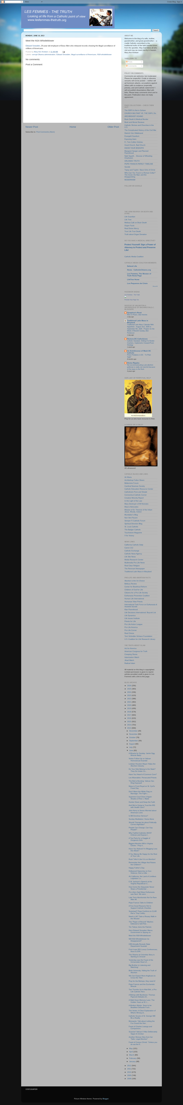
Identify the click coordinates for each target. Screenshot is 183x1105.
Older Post (113, 127)
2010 (129, 1072)
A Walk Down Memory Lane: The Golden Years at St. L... (141, 1001)
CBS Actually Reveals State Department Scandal (139, 945)
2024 (129, 692)
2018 (129, 712)
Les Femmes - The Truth (132, 295)
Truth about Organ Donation (135, 234)
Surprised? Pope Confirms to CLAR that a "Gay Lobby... (143, 912)
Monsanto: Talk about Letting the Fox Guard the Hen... (142, 1022)
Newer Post (32, 127)
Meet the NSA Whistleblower (140, 936)
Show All (155, 286)
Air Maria (128, 477)
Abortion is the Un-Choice (134, 581)
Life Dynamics (130, 615)
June (131, 750)
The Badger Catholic (132, 530)
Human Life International (134, 599)
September (133, 741)
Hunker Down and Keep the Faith (142, 802)
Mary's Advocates (131, 507)
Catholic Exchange (131, 551)
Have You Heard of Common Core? (143, 774)
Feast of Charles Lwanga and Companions (140, 1027)
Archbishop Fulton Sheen (134, 480)
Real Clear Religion (132, 566)
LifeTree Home (133, 279)
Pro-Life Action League (133, 624)
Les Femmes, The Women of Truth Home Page (139, 275)
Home (73, 127)
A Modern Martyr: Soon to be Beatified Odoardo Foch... (140, 1006)
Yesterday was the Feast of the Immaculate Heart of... (141, 961)
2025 (129, 689)
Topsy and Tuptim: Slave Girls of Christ (139, 170)
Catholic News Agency (133, 554)
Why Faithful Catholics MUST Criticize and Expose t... (140, 834)
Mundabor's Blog (131, 515)
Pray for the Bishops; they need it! (142, 981)
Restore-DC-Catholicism (137, 339)
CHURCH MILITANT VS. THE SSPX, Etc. (140, 113)
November (133, 734)
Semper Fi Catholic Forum (134, 521)
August (132, 744)
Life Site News (130, 557)
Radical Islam (129, 663)
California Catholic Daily (133, 545)
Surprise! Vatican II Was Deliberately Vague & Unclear (143, 1033)
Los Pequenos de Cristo (137, 283)
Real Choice (129, 633)
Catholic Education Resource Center (138, 489)
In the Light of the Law (133, 501)
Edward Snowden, (33, 46)
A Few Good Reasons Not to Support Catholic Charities (140, 907)
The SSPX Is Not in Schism (135, 110)
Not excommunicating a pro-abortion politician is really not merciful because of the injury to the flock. (141, 367)
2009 (129, 1075)
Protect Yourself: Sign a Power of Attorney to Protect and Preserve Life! (140, 247)
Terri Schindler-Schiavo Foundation (138, 636)
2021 (129, 702)
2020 (129, 705)
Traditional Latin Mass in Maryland (138, 572)
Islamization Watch (131, 657)
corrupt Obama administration (43, 54)
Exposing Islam (130, 139)
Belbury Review (130, 584)
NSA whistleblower (104, 54)
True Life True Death (132, 231)
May (131, 1048)
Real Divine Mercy (131, 228)
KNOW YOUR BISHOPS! (134, 148)
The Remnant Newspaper (134, 569)
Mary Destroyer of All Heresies (136, 504)
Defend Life (132, 266)
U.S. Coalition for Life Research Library (139, 639)
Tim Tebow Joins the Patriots (140, 927)
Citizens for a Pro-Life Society (136, 593)
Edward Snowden (63, 54)
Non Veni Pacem (131, 518)
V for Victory (129, 536)
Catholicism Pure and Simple (135, 492)
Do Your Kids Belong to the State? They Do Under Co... (142, 770)
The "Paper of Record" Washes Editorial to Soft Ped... (141, 923)
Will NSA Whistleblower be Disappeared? (139, 940)
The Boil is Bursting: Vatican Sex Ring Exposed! (141, 782)
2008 (129, 1079)
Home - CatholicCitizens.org (139, 270)
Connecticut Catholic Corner (135, 495)
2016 (129, 718)
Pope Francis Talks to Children (141, 903)
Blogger (106, 1099)
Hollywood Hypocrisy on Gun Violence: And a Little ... (140, 872)
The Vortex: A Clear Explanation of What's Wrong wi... (142, 1012)
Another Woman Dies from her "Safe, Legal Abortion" (141, 1038)
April (131, 1052)
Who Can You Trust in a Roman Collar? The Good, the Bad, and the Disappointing (139, 175)
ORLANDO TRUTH (132, 161)
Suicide (127, 167)
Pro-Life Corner (130, 630)
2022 (129, 699)
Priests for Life (130, 621)
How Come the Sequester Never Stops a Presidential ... (141, 888)
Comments (132, 66)
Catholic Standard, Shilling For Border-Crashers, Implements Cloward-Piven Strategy (141, 343)
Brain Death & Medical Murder (136, 119)
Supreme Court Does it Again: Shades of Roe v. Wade (140, 798)
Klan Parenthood (131, 609)
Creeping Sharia (130, 654)
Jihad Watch (129, 660)
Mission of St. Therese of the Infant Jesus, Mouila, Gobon (138, 511)
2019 (129, 708)
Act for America (130, 648)
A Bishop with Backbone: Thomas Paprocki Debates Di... (142, 996)
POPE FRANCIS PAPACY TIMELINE (138, 164)
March (132, 1055)
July (131, 747)
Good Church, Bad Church (134, 145)
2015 (129, 722)
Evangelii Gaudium (131, 136)
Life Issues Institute (132, 618)
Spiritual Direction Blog (133, 524)
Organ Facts (129, 226)
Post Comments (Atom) (45, 132)
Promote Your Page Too (131, 299)
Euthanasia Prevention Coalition (137, 596)
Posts (129, 62)
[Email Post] (63, 52)
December (133, 731)
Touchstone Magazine (133, 533)
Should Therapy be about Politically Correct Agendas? (142, 823)
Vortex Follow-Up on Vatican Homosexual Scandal (140, 759)
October (132, 737)
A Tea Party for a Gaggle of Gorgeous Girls (139, 839)
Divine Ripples (133, 363)
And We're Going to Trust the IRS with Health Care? (142, 806)
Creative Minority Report (134, 498)
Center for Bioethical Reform (135, 587)
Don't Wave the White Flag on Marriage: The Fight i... (140, 792)
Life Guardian (129, 217)
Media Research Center (133, 560)
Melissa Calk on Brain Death (135, 223)
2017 (129, 715)
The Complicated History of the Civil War (140, 130)
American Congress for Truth (135, 651)
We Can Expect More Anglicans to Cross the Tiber (142, 977)
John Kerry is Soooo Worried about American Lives (142, 811)
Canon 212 (128, 548)
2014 (129, 725)
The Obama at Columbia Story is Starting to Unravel (141, 956)
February (133, 1058)
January (132, 1061)
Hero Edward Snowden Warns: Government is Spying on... (141, 931)
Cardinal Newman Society (134, 486)
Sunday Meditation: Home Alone (141, 819)
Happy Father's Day (136, 868)
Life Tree (127, 220)
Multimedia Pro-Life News (134, 563)
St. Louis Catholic (131, 527)
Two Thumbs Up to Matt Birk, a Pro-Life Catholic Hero (143, 990)
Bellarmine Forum (131, 483)
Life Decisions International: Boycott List (140, 612)
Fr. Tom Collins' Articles (133, 142)
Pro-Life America (131, 627)
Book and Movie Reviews (134, 122)
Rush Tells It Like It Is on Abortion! (142, 859)
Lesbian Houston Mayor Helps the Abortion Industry (142, 765)
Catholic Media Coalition (134, 257)
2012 (129, 1066)
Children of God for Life (133, 590)
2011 (129, 1069)
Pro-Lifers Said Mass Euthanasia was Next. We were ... (141, 893)
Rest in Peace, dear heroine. (137, 315)
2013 (129, 728)
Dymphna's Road (134, 313)
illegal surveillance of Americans (83, 54)
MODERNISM (129, 180)
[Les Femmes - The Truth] (125, 297)
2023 (129, 695)
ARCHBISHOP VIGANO (133, 116)
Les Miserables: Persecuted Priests (142, 778)
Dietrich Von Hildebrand (133, 133)
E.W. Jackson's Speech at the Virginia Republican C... (140, 883)
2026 (129, 686)
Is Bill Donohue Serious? (138, 816)
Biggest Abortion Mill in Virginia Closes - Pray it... (141, 844)
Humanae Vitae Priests (133, 602)
